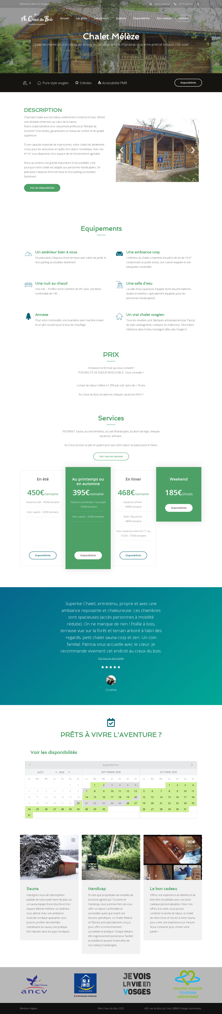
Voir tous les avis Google (111, 658)
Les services (101, 18)
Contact (183, 18)
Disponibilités (141, 18)
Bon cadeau (164, 18)
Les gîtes (81, 18)
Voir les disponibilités (42, 187)
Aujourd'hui (111, 765)
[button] (122, 150)
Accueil (64, 18)
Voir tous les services (111, 456)
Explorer (121, 18)
